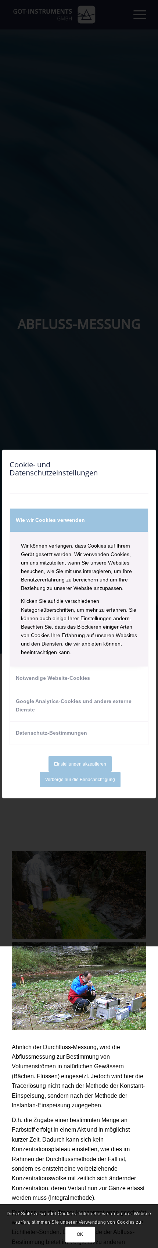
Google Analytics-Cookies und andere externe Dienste (74, 705)
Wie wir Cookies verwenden (50, 520)
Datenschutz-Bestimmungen (51, 733)
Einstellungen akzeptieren (80, 764)
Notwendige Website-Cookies (53, 678)
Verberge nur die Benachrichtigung (80, 779)
